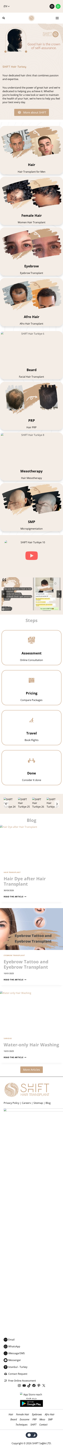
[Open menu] (57, 18)
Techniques (22, 1424)
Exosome (24, 1419)
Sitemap (38, 1103)
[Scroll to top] (54, 1435)
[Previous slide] (6, 804)
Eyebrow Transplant (14, 955)
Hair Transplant (12, 872)
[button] (31, 556)
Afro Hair (49, 1414)
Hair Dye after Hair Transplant (25, 881)
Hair (11, 1414)
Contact (43, 1424)
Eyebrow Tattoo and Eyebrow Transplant (26, 964)
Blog (48, 1103)
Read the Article (15, 896)
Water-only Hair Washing (31, 1045)
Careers (26, 1103)
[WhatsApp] (58, 6)
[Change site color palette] (31, 1435)
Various (8, 1038)
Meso (42, 1419)
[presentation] (31, 846)
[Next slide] (59, 594)
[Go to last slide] (4, 594)
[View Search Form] (4, 18)
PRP (34, 1419)
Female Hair (22, 1414)
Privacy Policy (11, 1103)
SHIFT (33, 1424)
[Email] (52, 6)
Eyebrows (37, 1414)
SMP (50, 1419)
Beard (13, 1419)
